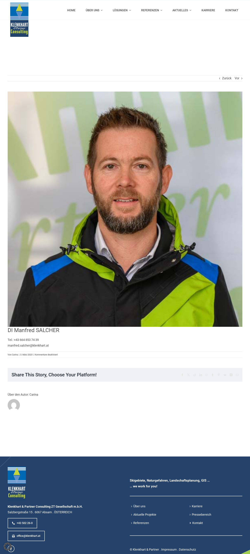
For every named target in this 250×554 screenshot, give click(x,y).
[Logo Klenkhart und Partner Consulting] (19, 4)
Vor (237, 78)
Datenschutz (187, 549)
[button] (7, 546)
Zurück (226, 78)
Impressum (169, 549)
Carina (15, 354)
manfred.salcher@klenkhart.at (28, 345)
